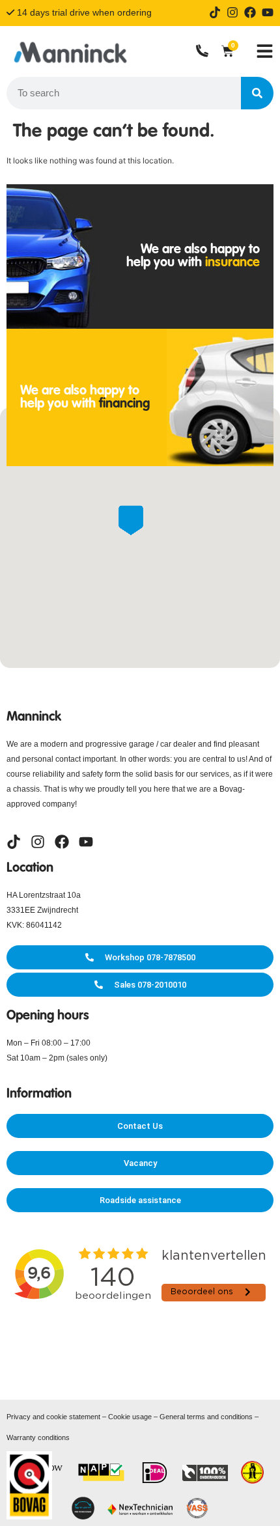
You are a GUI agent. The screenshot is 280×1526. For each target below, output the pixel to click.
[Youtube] (267, 12)
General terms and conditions (206, 1417)
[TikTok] (215, 12)
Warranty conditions (38, 1437)
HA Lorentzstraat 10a (44, 895)
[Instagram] (232, 12)
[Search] (257, 93)
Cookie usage (130, 1417)
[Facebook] (250, 12)
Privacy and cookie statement (53, 1417)
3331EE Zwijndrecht (42, 910)
